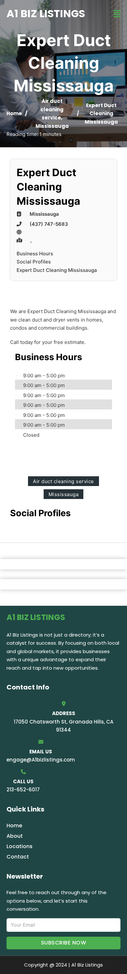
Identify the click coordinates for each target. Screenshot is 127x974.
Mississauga (52, 126)
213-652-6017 (23, 789)
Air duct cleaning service (52, 109)
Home (14, 113)
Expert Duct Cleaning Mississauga (57, 270)
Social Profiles (34, 262)
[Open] (116, 14)
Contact (18, 856)
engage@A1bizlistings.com (41, 759)
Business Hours (35, 253)
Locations (20, 846)
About (15, 836)
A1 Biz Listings (46, 13)
